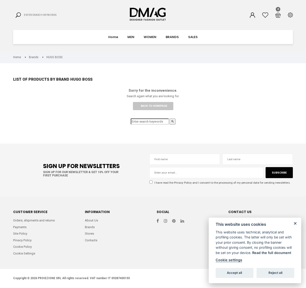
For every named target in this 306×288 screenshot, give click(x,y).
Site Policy (20, 233)
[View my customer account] (252, 15)
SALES (193, 37)
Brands (90, 227)
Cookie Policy (22, 246)
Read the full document (271, 253)
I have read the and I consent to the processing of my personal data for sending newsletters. (222, 182)
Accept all (234, 273)
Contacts (91, 240)
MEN (130, 37)
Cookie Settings (24, 253)
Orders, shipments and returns (34, 220)
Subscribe (279, 172)
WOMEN (150, 37)
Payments (20, 227)
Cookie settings (229, 260)
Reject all (275, 273)
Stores (89, 233)
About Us (91, 220)
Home (113, 37)
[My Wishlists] (265, 15)
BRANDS (172, 37)
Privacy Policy (183, 182)
